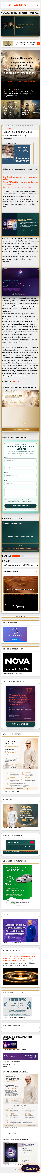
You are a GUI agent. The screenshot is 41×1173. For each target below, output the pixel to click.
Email (6, 472)
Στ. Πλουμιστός (17, 4)
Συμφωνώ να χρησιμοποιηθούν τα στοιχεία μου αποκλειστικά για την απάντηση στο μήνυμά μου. (20, 500)
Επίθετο (6, 465)
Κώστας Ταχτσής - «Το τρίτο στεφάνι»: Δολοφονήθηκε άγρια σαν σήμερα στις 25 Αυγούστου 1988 (20, 93)
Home (3, 128)
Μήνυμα (6, 488)
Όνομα (6, 457)
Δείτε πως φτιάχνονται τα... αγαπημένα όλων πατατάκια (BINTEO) (19, 606)
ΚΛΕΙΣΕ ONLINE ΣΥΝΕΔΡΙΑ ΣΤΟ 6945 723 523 (20, 429)
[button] (20, 704)
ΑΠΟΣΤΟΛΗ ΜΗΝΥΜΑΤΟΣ (20, 505)
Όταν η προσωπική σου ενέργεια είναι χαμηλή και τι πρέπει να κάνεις (25, 43)
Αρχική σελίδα (12, 1133)
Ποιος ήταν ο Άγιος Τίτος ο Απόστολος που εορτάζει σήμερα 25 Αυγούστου (10, 110)
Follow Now (15, 639)
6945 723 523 (22, 27)
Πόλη (6, 480)
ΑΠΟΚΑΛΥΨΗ (9, 128)
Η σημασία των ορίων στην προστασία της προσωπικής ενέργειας (20, 73)
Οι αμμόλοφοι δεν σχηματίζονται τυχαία (19, 589)
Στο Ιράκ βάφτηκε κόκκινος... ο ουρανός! (17, 187)
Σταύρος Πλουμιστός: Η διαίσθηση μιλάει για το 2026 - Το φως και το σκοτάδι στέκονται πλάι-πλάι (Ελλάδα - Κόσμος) (19, 958)
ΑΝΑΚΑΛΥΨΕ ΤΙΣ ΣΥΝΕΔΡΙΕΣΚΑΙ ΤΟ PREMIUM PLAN (20, 724)
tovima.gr (16, 381)
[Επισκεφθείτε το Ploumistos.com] (8, 26)
